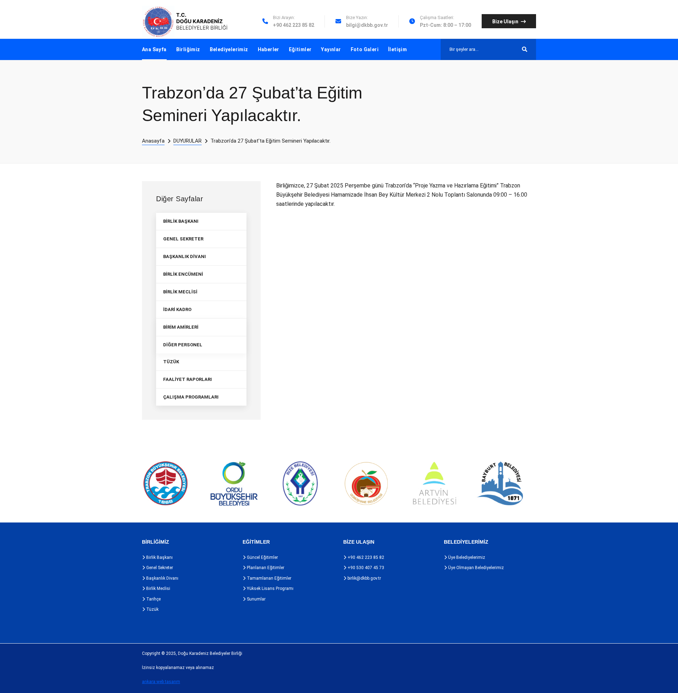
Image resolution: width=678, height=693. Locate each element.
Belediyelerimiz (229, 49)
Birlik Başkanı (159, 557)
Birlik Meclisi (157, 588)
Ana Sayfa (154, 49)
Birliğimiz (188, 49)
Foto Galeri (365, 49)
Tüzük (152, 609)
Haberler (268, 49)
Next (540, 483)
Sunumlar (256, 599)
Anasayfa (153, 141)
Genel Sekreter (159, 567)
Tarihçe (153, 599)
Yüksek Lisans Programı (269, 588)
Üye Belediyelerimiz (466, 557)
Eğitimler (300, 49)
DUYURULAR (187, 141)
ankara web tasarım (161, 681)
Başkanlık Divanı (161, 578)
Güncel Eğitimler (262, 557)
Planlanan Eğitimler (265, 567)
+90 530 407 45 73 (365, 567)
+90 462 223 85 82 (365, 557)
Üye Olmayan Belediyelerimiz (475, 567)
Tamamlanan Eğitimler (268, 578)
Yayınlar (331, 49)
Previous (127, 483)
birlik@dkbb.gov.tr (363, 578)
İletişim (397, 49)
